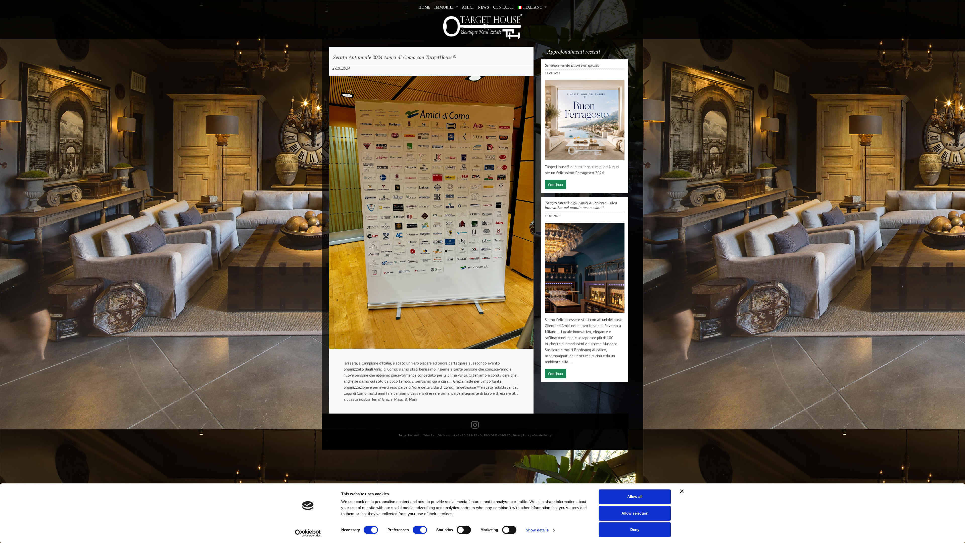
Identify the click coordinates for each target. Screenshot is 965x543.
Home (424, 7)
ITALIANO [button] (533, 7)
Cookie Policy (542, 435)
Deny (634, 529)
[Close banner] (682, 491)
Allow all (634, 496)
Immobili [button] (444, 7)
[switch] (420, 530)
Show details (537, 530)
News (483, 7)
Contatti (503, 7)
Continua (555, 184)
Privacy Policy (521, 435)
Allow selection (634, 513)
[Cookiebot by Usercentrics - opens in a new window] (308, 533)
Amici (468, 7)
